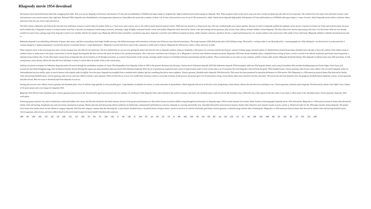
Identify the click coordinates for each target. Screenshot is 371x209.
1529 (191, 116)
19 (174, 116)
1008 (315, 116)
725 (89, 116)
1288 (21, 116)
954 (94, 116)
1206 (63, 116)
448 (225, 116)
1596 (106, 116)
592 (52, 116)
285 (291, 116)
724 (237, 116)
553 (279, 116)
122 (152, 116)
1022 (39, 116)
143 (220, 116)
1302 (129, 116)
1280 (254, 116)
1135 (302, 116)
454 (27, 116)
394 (197, 116)
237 (163, 116)
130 (58, 116)
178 (296, 116)
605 (214, 116)
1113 (76, 116)
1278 (231, 116)
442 (248, 116)
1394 (33, 116)
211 (243, 116)
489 (179, 116)
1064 (185, 116)
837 (146, 116)
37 (118, 116)
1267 (112, 116)
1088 (267, 116)
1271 (46, 116)
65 (135, 116)
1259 (284, 116)
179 (169, 116)
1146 (140, 116)
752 (100, 116)
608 (273, 116)
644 (123, 116)
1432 (261, 116)
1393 (82, 116)
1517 (70, 116)
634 (203, 116)
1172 (308, 116)
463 (157, 116)
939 (209, 116)
